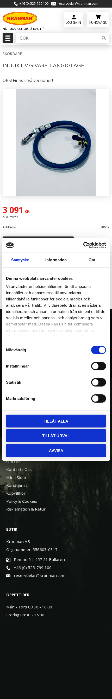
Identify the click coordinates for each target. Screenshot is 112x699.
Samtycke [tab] (20, 259)
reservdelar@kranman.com (78, 4)
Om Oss (13, 461)
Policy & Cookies (21, 501)
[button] (7, 39)
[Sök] (103, 38)
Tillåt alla (56, 421)
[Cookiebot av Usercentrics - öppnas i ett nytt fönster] (83, 245)
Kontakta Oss (19, 469)
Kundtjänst (16, 485)
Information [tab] (56, 259)
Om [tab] (92, 259)
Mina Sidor (16, 477)
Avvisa (56, 450)
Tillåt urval (56, 436)
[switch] (98, 366)
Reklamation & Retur (26, 509)
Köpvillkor (16, 493)
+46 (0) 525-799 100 (34, 4)
